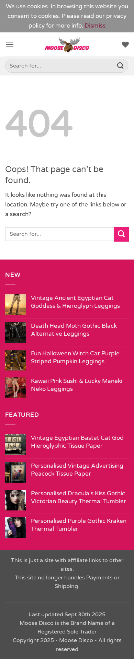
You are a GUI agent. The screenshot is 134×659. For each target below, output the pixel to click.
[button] (9, 44)
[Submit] (120, 66)
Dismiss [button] (95, 25)
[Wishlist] (125, 44)
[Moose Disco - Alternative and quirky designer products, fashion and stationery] (67, 44)
